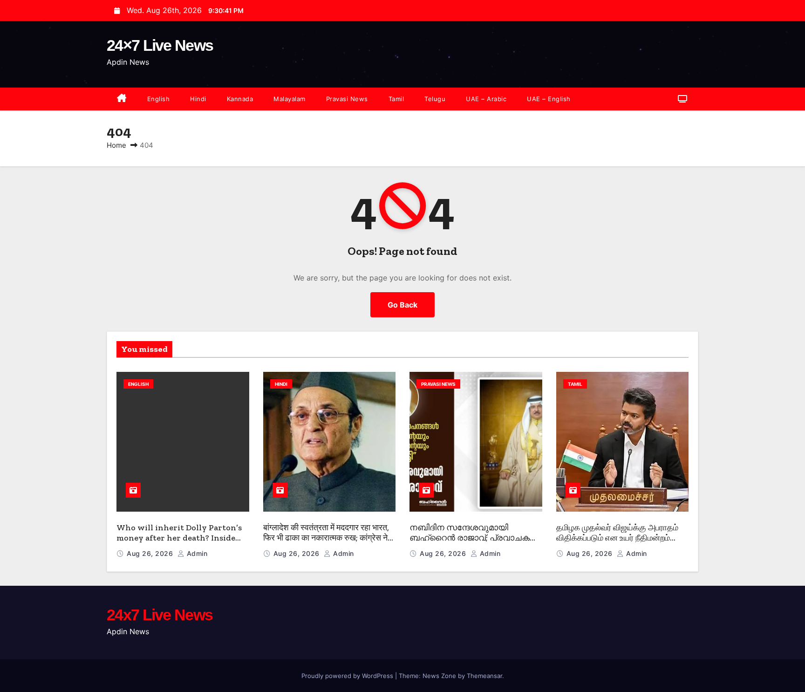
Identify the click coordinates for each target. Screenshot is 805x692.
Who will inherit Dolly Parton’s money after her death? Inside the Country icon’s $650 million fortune (179, 543)
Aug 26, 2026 (151, 553)
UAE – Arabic (486, 99)
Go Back (402, 304)
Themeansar (484, 675)
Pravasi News (347, 99)
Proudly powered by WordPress (348, 675)
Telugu (434, 99)
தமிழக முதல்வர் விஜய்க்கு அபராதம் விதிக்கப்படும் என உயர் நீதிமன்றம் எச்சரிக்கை (617, 538)
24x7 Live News (159, 614)
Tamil (396, 99)
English (158, 99)
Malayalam (289, 99)
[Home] (122, 99)
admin (195, 553)
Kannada (240, 99)
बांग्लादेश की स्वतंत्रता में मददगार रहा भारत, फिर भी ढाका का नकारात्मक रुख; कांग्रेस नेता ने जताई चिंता (328, 538)
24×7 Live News (160, 45)
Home (116, 145)
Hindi (198, 99)
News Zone (439, 675)
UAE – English (549, 99)
